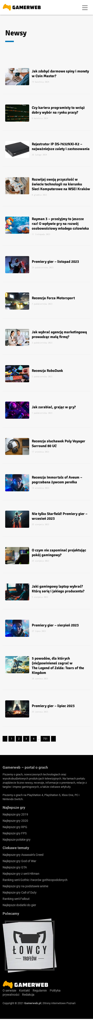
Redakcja (28, 994)
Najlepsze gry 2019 (15, 814)
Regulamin (40, 990)
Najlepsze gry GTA (15, 867)
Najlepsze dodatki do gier (19, 905)
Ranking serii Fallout (16, 898)
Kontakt (24, 990)
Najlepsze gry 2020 (15, 820)
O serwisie (9, 990)
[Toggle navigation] (85, 7)
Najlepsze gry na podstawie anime (25, 886)
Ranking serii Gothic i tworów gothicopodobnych (35, 880)
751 (45, 738)
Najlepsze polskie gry (16, 839)
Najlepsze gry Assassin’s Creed (23, 854)
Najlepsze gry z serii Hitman (21, 873)
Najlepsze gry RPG (15, 827)
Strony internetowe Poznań (59, 1003)
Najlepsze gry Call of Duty (20, 892)
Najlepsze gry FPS (15, 833)
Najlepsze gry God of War (19, 861)
